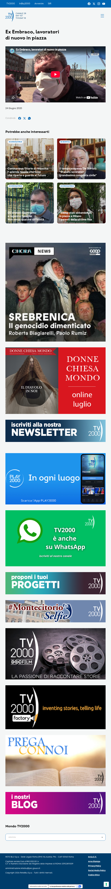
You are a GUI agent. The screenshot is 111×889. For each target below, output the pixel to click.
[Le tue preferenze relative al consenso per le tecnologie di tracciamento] (106, 884)
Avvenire (39, 3)
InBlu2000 (24, 3)
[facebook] (20, 118)
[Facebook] (89, 4)
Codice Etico (94, 875)
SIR (49, 3)
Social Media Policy (97, 870)
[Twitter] (94, 4)
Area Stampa (94, 861)
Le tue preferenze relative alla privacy (62, 886)
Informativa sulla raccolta (38, 886)
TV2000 (10, 3)
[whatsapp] (29, 118)
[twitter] (24, 118)
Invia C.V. (92, 857)
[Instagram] (99, 4)
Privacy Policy (94, 866)
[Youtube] (104, 4)
